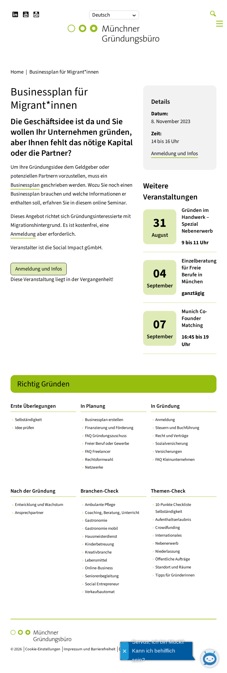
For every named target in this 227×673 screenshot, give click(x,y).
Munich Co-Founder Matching (194, 318)
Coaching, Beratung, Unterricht (112, 513)
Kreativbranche (98, 552)
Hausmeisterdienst (101, 536)
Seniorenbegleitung (102, 576)
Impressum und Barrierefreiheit (89, 649)
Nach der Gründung (33, 491)
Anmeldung (23, 234)
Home (17, 72)
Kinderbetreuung (99, 544)
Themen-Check (168, 491)
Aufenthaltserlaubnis (173, 520)
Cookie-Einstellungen (42, 649)
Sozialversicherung (171, 443)
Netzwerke (94, 467)
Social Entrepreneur (102, 584)
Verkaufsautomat (100, 592)
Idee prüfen (24, 428)
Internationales (168, 535)
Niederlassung (167, 551)
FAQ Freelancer (97, 451)
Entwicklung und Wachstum (39, 505)
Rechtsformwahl (99, 459)
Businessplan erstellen (104, 420)
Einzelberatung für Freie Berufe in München (199, 271)
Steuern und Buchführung (177, 428)
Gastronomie (96, 520)
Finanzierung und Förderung (109, 428)
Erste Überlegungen (33, 406)
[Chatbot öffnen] (210, 658)
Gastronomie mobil (101, 528)
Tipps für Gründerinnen (175, 575)
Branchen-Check (99, 491)
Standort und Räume (173, 567)
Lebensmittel (96, 560)
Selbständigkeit (28, 420)
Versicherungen (168, 451)
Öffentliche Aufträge (172, 559)
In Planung (93, 406)
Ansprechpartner (29, 513)
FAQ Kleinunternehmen (175, 459)
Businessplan (25, 185)
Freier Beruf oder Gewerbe (107, 443)
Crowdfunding (167, 528)
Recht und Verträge (171, 436)
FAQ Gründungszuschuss (106, 436)
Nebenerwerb (166, 543)
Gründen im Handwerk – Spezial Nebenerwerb (197, 221)
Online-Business (99, 568)
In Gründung (165, 406)
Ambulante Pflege (100, 505)
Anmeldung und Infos (38, 269)
